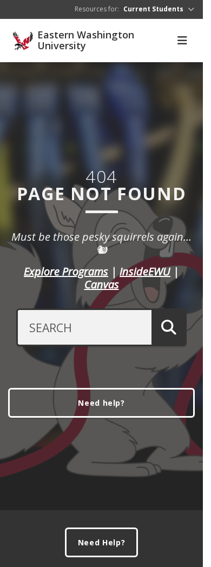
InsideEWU (145, 271)
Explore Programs (66, 271)
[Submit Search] (169, 327)
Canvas (101, 284)
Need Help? (102, 542)
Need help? (101, 403)
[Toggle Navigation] (182, 40)
